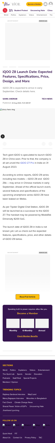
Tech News (47, 99)
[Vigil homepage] (16, 5)
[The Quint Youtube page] (46, 426)
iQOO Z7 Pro (27, 162)
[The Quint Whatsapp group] (26, 426)
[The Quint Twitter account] (16, 426)
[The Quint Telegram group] (37, 426)
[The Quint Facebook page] (7, 426)
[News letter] (45, 4)
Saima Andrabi (10, 99)
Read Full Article (27, 297)
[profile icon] (50, 4)
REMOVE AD (43, 21)
